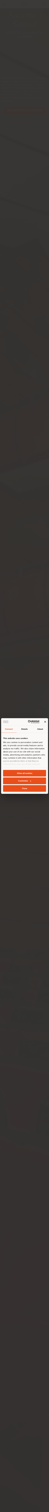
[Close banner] (45, 722)
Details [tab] (24, 729)
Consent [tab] (9, 729)
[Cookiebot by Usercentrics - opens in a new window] (29, 722)
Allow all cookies (24, 773)
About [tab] (40, 729)
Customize (23, 781)
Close (24, 788)
